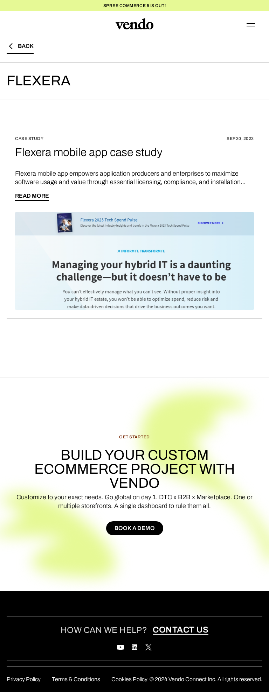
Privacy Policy (24, 679)
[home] (134, 25)
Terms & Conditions (76, 679)
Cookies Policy (129, 679)
